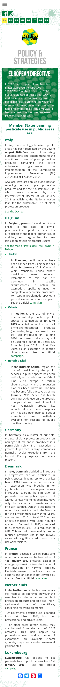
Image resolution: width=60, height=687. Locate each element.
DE (28, 20)
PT (40, 20)
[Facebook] (20, 675)
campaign (36, 302)
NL (11, 20)
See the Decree (14, 211)
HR (23, 20)
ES (46, 20)
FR (16, 20)
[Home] (30, 37)
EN (5, 20)
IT (34, 20)
